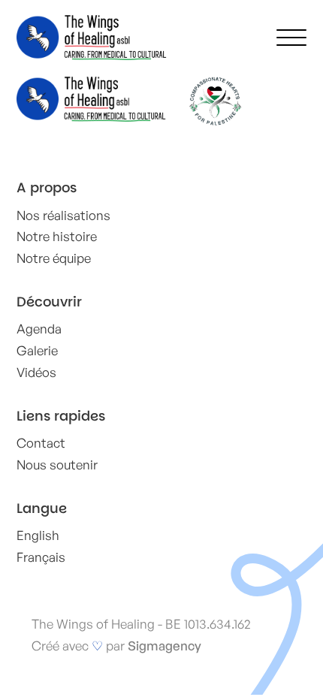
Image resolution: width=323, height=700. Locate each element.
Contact (41, 443)
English (38, 535)
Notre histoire (57, 236)
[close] (291, 38)
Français (41, 557)
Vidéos (36, 372)
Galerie (37, 350)
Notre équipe (54, 258)
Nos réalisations (63, 215)
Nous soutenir (57, 464)
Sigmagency (164, 645)
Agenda (39, 328)
